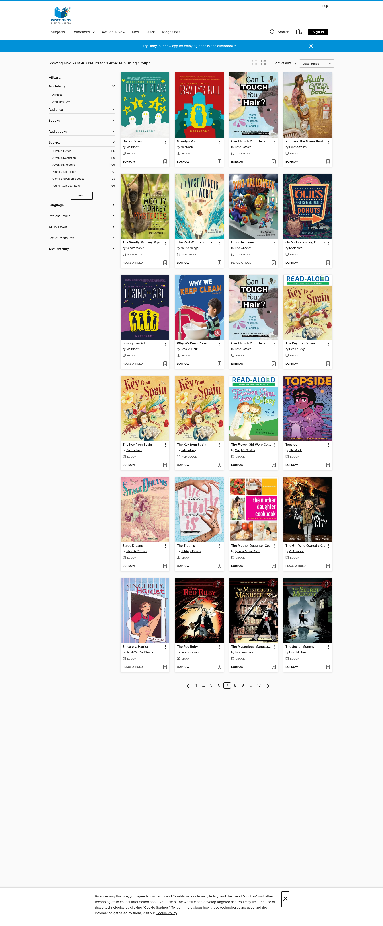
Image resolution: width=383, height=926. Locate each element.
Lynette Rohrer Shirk (247, 551)
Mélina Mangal (190, 248)
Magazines (171, 32)
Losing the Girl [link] (134, 344)
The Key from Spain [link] (300, 344)
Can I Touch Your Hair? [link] (248, 142)
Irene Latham (243, 147)
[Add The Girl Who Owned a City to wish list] (328, 566)
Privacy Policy (207, 896)
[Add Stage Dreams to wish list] (165, 566)
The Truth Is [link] (186, 546)
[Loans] (299, 33)
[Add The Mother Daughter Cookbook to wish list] (273, 566)
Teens (151, 32)
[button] (279, 33)
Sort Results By (285, 63)
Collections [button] (82, 32)
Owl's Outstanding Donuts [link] (305, 243)
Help (325, 6)
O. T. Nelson (296, 551)
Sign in (318, 32)
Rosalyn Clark (189, 349)
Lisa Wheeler (243, 248)
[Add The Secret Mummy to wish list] (328, 667)
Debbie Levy (297, 349)
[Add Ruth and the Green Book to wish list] (328, 162)
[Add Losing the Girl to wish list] (165, 364)
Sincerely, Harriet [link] (135, 647)
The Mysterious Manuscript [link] (251, 647)
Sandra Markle (135, 248)
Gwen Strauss (298, 147)
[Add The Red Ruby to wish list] (219, 667)
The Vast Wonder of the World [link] (197, 243)
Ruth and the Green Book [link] (304, 142)
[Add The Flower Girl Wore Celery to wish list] (273, 465)
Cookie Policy (166, 913)
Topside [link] (291, 445)
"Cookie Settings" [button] (156, 907)
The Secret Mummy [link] (299, 647)
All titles (57, 95)
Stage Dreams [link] (133, 546)
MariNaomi (133, 147)
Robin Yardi (296, 248)
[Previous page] (188, 685)
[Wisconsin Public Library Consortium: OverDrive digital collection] (61, 15)
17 (259, 685)
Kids (135, 32)
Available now (61, 101)
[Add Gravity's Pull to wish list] (219, 162)
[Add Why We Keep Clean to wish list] (219, 364)
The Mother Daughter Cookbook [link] (251, 546)
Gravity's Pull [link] (187, 142)
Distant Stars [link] (132, 142)
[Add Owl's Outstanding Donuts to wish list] (328, 263)
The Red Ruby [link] (187, 647)
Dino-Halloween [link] (243, 243)
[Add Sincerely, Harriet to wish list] (165, 667)
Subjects (58, 32)
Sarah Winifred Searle (139, 652)
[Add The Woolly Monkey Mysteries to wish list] (165, 263)
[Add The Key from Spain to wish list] (328, 364)
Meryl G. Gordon (245, 450)
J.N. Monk (295, 450)
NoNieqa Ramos (191, 551)
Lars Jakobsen (190, 652)
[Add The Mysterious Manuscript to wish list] (273, 667)
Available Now (113, 32)
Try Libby (150, 46)
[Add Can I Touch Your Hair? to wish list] (273, 162)
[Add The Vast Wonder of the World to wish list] (219, 263)
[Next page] (268, 685)
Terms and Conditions (173, 896)
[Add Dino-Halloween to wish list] (273, 263)
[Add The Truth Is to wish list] (219, 566)
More (81, 196)
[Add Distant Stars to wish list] (165, 162)
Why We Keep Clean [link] (192, 344)
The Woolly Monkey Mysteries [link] (143, 243)
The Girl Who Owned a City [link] (305, 546)
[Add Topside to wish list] (328, 465)
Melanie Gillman (136, 551)
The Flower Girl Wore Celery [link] (251, 445)
